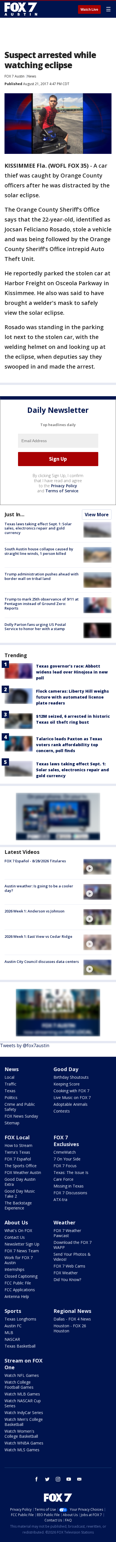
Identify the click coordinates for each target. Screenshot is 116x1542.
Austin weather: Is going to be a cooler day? (39, 888)
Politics (11, 1097)
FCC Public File (18, 1283)
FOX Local (17, 1137)
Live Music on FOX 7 (72, 1097)
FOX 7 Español (18, 1159)
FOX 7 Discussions (70, 1192)
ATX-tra (60, 1199)
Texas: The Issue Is (70, 1172)
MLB (9, 1332)
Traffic (10, 1084)
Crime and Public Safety (20, 1107)
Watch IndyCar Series (24, 1412)
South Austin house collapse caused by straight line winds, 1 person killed (39, 551)
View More (97, 514)
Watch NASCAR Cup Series (23, 1403)
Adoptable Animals (70, 1104)
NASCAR (12, 1339)
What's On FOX (18, 1230)
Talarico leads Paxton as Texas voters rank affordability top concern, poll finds (69, 744)
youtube (68, 1479)
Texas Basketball (20, 1346)
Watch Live (89, 10)
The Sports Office (21, 1165)
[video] (97, 867)
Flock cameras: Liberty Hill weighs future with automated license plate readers (72, 697)
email (79, 1479)
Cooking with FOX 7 (71, 1090)
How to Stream (18, 1145)
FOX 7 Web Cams (69, 1266)
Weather (64, 1222)
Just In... (14, 514)
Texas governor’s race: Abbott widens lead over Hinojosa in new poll (72, 672)
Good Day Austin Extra (20, 1182)
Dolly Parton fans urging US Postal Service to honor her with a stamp (35, 627)
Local (9, 1077)
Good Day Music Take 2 (20, 1193)
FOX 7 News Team (22, 1250)
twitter (47, 1479)
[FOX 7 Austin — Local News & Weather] (21, 9)
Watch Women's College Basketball (21, 1433)
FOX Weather (65, 1272)
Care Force (63, 1179)
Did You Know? (67, 1279)
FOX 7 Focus (65, 1165)
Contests (61, 1111)
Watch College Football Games (19, 1384)
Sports (13, 1311)
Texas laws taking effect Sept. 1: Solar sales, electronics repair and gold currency (38, 528)
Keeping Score (66, 1084)
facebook (36, 1479)
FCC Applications (20, 1289)
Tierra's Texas (17, 1152)
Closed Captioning (21, 1276)
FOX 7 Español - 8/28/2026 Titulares (35, 860)
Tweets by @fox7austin (24, 1045)
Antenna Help (17, 1296)
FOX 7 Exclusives (66, 1140)
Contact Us (15, 1237)
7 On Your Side (67, 1159)
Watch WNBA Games (24, 1443)
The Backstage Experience (18, 1205)
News (31, 76)
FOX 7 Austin (14, 76)
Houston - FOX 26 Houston (69, 1328)
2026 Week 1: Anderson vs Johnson (34, 911)
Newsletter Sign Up (22, 1244)
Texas (10, 1090)
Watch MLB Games (22, 1394)
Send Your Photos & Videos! (72, 1256)
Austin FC (13, 1325)
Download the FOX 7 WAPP (72, 1245)
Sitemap (12, 1123)
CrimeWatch (64, 1152)
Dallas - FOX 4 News (72, 1319)
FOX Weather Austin (23, 1172)
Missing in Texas (68, 1186)
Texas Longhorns (20, 1319)
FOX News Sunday (21, 1116)
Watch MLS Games (22, 1449)
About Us (16, 1222)
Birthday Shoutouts (71, 1077)
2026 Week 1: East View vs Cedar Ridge (38, 936)
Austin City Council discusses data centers (42, 961)
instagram (58, 1479)
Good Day (65, 1069)
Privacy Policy (64, 485)
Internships (14, 1269)
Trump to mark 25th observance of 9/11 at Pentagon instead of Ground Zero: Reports (42, 603)
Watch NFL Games (22, 1375)
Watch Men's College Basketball (24, 1422)
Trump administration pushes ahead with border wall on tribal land (42, 576)
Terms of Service (61, 490)
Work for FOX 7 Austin (19, 1260)
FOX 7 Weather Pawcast (67, 1233)
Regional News (72, 1311)
